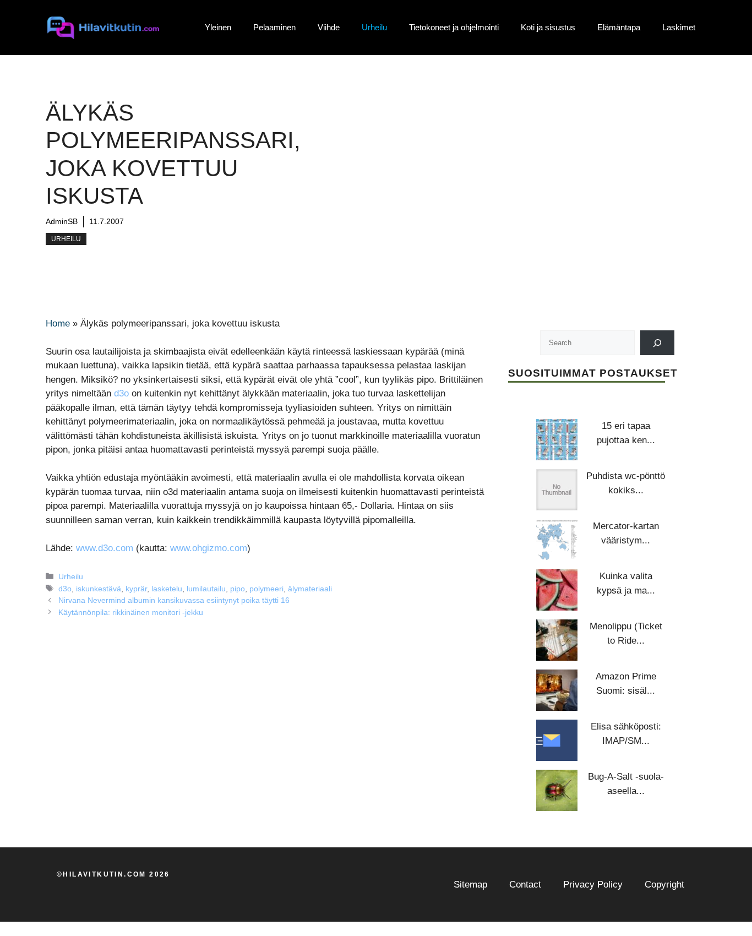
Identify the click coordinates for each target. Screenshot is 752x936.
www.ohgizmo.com (208, 548)
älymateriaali (310, 588)
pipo (237, 588)
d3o (121, 393)
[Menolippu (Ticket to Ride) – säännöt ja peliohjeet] (556, 640)
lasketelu (166, 588)
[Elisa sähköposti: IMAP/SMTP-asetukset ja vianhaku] (556, 740)
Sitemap (470, 884)
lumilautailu (206, 588)
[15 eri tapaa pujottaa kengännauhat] (556, 439)
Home (58, 323)
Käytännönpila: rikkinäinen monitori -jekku (130, 612)
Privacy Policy (593, 884)
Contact (525, 884)
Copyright (664, 884)
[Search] (657, 342)
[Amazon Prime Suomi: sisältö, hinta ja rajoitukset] (556, 690)
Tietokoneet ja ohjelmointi (454, 27)
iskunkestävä (98, 588)
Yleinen (218, 27)
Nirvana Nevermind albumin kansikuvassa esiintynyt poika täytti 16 (174, 600)
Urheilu (374, 27)
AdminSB (62, 221)
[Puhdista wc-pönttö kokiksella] (556, 489)
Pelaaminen (274, 27)
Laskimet (678, 27)
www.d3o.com (104, 548)
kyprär (136, 588)
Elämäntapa (618, 27)
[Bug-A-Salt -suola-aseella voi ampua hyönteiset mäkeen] (556, 790)
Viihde (329, 27)
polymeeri (266, 588)
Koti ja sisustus (548, 27)
